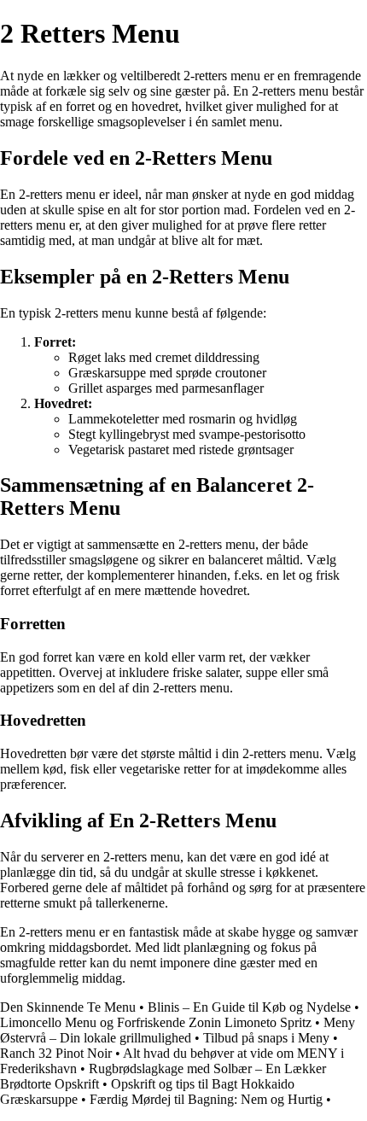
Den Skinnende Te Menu (68, 1007)
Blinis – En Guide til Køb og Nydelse (249, 1007)
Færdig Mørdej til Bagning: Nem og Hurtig (206, 1099)
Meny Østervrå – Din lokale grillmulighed (177, 1030)
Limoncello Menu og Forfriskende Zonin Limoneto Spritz (156, 1022)
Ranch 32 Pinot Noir (56, 1053)
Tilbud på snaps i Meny (266, 1038)
